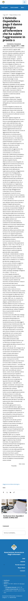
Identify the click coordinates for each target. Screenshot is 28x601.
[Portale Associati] (4, 564)
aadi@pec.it (6, 582)
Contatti (22, 571)
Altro (22, 7)
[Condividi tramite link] (14, 492)
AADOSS (22, 561)
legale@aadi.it (6, 580)
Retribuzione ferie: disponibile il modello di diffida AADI (13, 517)
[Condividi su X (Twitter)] (7, 492)
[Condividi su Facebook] (3, 492)
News (4, 487)
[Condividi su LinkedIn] (10, 492)
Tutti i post (4, 7)
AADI (23, 558)
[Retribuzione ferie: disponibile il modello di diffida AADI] (14, 506)
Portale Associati (20, 565)
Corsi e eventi (14, 7)
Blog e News (21, 568)
